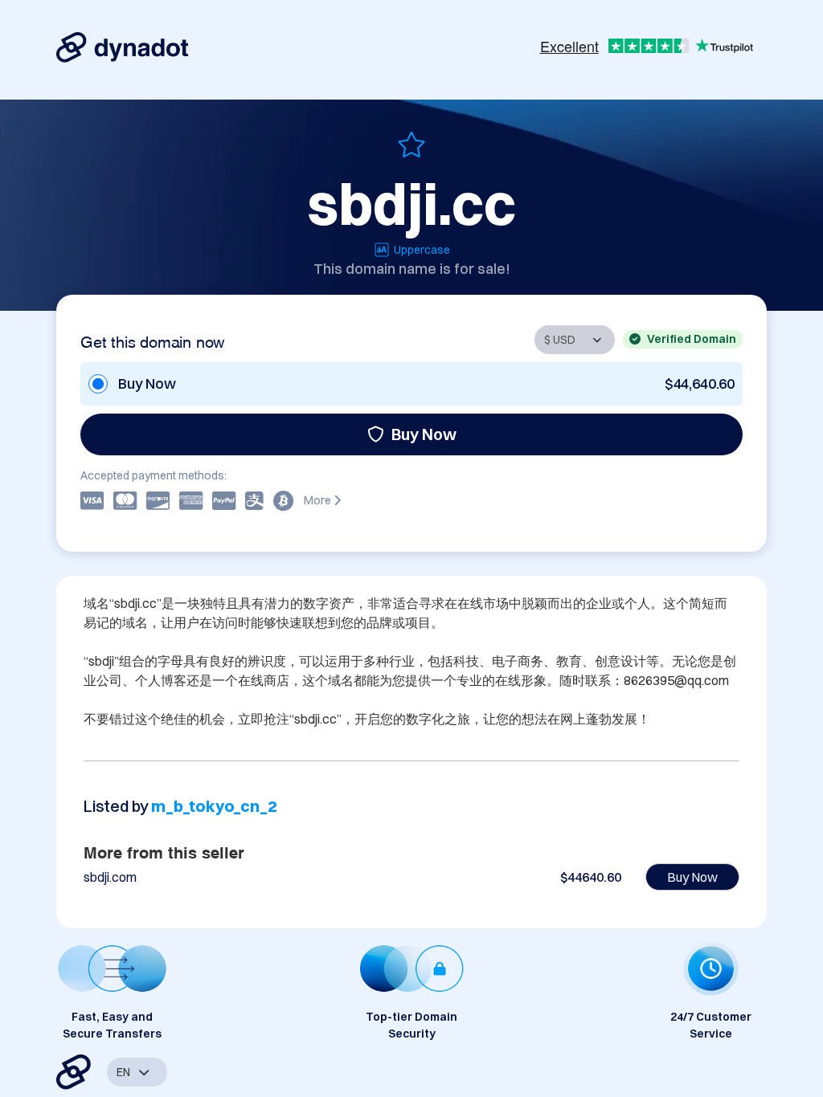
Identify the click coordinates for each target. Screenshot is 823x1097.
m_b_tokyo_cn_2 (213, 806)
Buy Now (424, 434)
